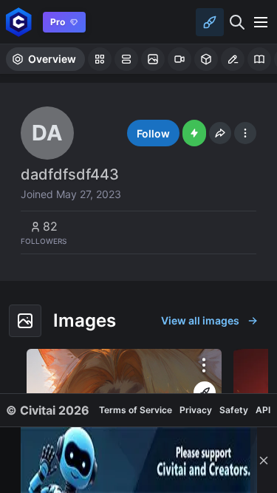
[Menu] (260, 22)
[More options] (204, 365)
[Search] (237, 22)
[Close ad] (263, 460)
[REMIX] (205, 392)
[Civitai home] (18, 21)
